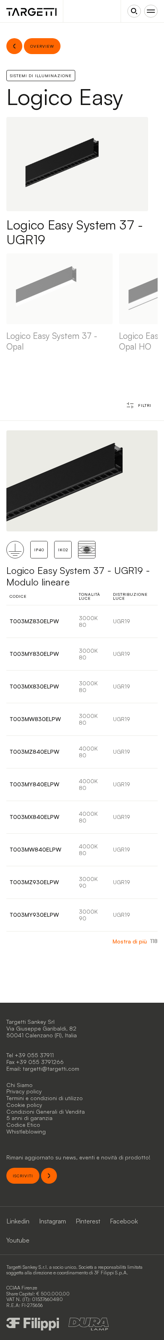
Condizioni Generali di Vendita (45, 1111)
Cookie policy (24, 1104)
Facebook (124, 1221)
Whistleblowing (26, 1131)
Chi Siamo (19, 1084)
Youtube (17, 1240)
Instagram (52, 1221)
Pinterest (88, 1221)
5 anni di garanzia (29, 1117)
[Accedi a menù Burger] (150, 11)
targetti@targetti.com (51, 1068)
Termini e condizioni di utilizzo (44, 1098)
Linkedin (17, 1221)
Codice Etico (23, 1124)
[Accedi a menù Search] (134, 11)
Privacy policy (24, 1091)
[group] (59, 302)
